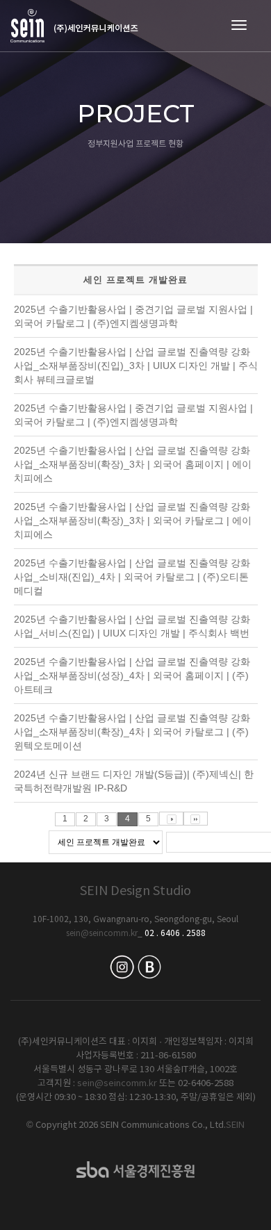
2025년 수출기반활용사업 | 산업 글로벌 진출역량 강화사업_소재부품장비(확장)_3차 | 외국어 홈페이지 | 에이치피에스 (133, 464)
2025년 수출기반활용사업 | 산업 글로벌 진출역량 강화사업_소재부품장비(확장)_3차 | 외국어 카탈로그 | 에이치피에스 (133, 520)
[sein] (74, 25)
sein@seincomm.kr (102, 933)
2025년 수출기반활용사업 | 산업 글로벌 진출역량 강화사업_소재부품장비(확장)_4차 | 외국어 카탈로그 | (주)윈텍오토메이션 (132, 731)
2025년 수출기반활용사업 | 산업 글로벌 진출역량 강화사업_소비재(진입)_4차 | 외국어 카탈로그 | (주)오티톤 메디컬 (132, 576)
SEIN (235, 1125)
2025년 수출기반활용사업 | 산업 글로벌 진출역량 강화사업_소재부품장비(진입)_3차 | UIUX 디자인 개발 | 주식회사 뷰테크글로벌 (136, 365)
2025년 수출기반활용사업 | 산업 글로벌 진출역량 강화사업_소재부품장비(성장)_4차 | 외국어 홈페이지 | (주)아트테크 (132, 675)
